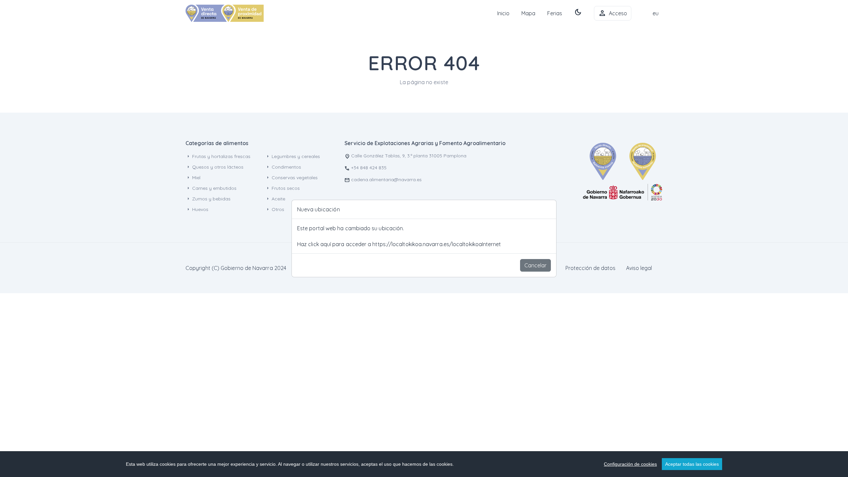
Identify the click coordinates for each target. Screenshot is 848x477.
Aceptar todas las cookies (692, 464)
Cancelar (535, 265)
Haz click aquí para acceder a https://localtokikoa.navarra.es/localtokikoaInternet (399, 244)
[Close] (548, 209)
